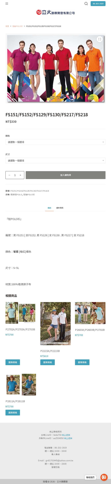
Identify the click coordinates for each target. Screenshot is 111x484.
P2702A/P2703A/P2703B (20, 329)
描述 (49, 208)
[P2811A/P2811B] (20, 384)
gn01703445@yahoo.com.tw (59, 460)
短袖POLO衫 (29, 194)
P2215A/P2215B (50, 351)
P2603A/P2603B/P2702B (90, 330)
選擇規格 (12, 362)
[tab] (49, 208)
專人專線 (55, 454)
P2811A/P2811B (15, 401)
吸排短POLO (16, 194)
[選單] (6, 3)
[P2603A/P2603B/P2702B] (90, 313)
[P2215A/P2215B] (55, 323)
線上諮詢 (66, 434)
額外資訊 (59, 208)
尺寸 (7, 154)
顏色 (7, 135)
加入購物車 (65, 174)
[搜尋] (86, 3)
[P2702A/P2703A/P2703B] (20, 313)
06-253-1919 (98, 3)
